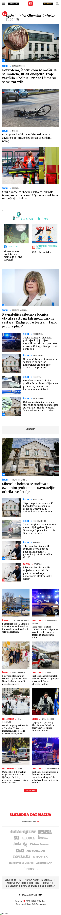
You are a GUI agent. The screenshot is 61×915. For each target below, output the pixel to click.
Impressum (34, 882)
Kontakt (47, 882)
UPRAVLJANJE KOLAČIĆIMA (30, 895)
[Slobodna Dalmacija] (30, 3)
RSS (42, 885)
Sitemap (51, 885)
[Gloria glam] (25, 844)
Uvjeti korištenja (13, 879)
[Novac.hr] (21, 856)
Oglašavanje (12, 885)
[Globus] (29, 838)
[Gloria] (16, 844)
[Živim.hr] (43, 838)
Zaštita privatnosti (16, 882)
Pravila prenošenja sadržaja (38, 879)
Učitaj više (30, 790)
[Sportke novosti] (16, 838)
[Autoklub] (36, 850)
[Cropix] (40, 856)
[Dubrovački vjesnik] (21, 862)
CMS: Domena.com (39, 904)
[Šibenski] (30, 869)
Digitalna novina (29, 885)
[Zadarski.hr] (44, 862)
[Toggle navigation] (3, 3)
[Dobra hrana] (39, 844)
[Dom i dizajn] (20, 850)
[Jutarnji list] (22, 831)
